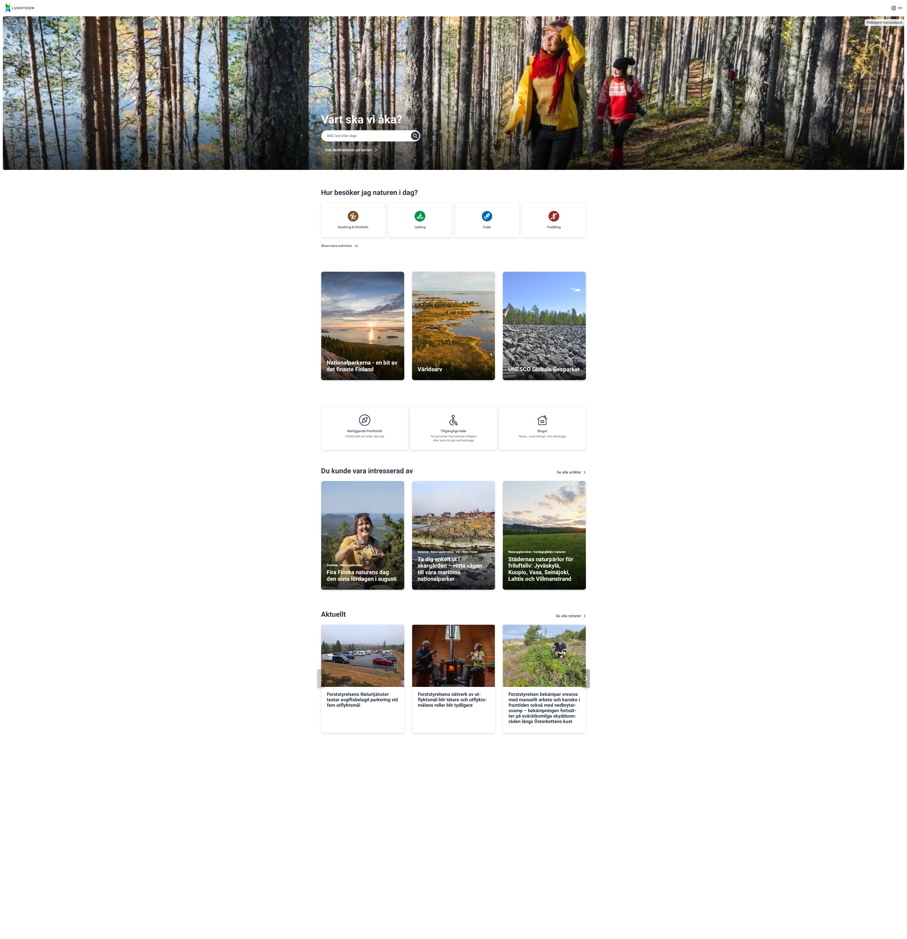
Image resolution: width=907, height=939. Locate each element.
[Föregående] (321, 678)
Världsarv (430, 369)
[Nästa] (586, 678)
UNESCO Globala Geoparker (544, 369)
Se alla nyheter (568, 616)
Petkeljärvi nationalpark (884, 22)
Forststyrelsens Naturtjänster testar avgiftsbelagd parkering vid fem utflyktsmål (362, 700)
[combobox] (370, 136)
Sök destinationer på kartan (348, 150)
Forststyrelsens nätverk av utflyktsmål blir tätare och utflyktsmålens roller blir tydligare (452, 700)
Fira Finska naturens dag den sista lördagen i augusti (362, 575)
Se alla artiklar (569, 472)
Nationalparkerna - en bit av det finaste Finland (362, 366)
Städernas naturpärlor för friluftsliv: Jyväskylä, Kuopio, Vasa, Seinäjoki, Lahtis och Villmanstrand (540, 569)
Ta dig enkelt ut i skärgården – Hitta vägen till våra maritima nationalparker (450, 569)
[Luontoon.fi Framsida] (20, 8)
